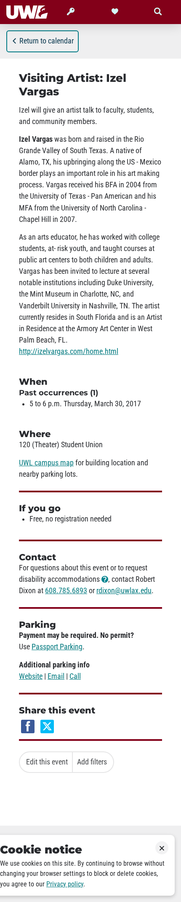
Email (56, 676)
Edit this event (47, 762)
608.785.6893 (66, 590)
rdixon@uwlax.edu (124, 590)
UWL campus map (46, 463)
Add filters (92, 762)
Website (31, 676)
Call (75, 676)
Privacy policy (64, 884)
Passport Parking (57, 647)
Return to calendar (46, 41)
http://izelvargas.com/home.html (68, 351)
